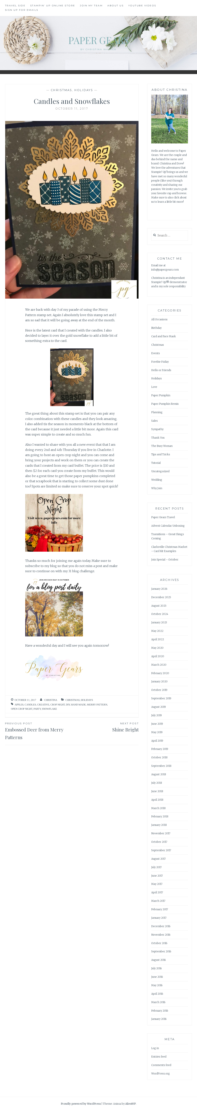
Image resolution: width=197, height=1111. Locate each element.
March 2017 (158, 901)
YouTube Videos (142, 5)
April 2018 (157, 799)
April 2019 (157, 740)
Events (155, 353)
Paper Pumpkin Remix (165, 404)
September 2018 (161, 766)
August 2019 (158, 707)
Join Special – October (164, 559)
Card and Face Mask (163, 336)
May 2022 (157, 631)
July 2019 (156, 715)
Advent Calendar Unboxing (168, 525)
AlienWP (130, 1103)
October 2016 (159, 943)
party (37, 709)
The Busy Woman (162, 446)
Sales (154, 420)
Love (154, 387)
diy (68, 704)
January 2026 (159, 588)
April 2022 (157, 639)
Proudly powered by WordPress (81, 1103)
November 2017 (160, 833)
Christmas (61, 90)
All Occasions (159, 319)
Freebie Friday (160, 361)
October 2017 (159, 842)
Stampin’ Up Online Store (52, 5)
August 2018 (158, 774)
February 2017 (159, 909)
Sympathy (157, 429)
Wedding (156, 479)
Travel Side (15, 5)
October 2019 (159, 690)
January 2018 (159, 825)
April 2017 (157, 892)
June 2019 (157, 723)
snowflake (49, 709)
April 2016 (157, 993)
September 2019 (161, 698)
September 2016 (161, 951)
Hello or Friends (161, 370)
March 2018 (158, 808)
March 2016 (158, 1002)
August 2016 (158, 960)
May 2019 (157, 732)
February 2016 (159, 1010)
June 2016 (157, 977)
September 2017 (161, 850)
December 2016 (160, 926)
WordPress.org (160, 1073)
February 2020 (160, 673)
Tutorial (156, 463)
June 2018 (157, 791)
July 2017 (156, 867)
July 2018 (156, 783)
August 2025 (158, 605)
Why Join (156, 488)
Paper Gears (98, 40)
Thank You (157, 437)
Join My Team (91, 5)
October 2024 (159, 614)
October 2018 (159, 757)
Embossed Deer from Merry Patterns (34, 731)
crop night (57, 704)
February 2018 (159, 816)
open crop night (21, 709)
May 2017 (156, 884)
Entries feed (158, 1056)
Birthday (156, 328)
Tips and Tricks (160, 454)
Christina (50, 700)
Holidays (83, 90)
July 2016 (156, 968)
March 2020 (158, 664)
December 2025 (161, 597)
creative (43, 704)
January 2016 (159, 1019)
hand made (78, 704)
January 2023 (159, 622)
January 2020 (159, 681)
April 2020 (157, 656)
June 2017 (157, 875)
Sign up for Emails (21, 9)
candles (30, 704)
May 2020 (157, 648)
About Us (115, 5)
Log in (155, 1048)
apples (19, 704)
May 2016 (157, 985)
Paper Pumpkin (160, 395)
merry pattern (97, 704)
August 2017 (158, 858)
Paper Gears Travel (163, 517)
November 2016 (160, 934)
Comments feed (161, 1065)
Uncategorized (160, 471)
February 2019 (159, 749)
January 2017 (158, 917)
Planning (157, 412)
